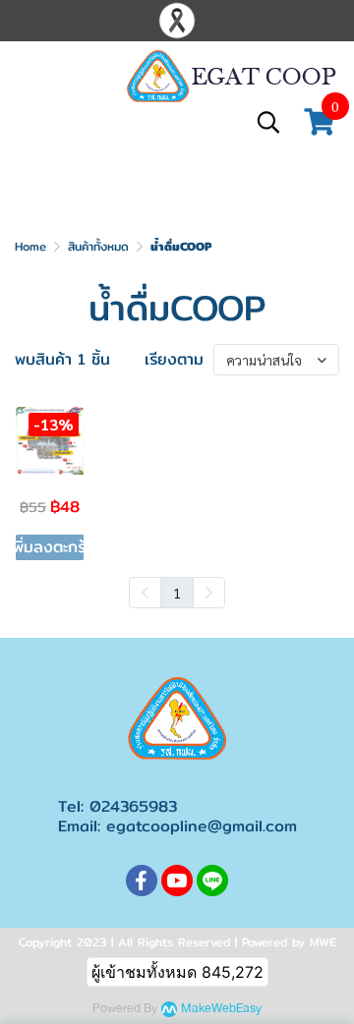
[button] (268, 122)
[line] (212, 880)
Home (30, 246)
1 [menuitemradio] (177, 592)
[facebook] (141, 880)
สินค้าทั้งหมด (98, 246)
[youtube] (177, 880)
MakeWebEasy (221, 1008)
